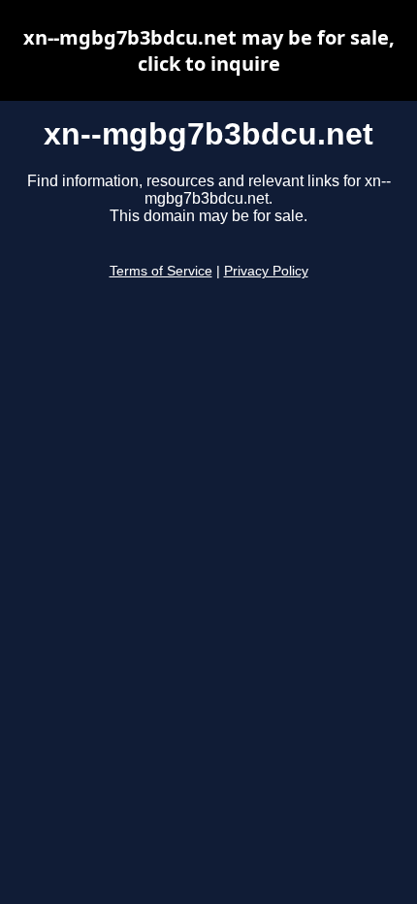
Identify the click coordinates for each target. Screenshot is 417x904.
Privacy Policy (266, 271)
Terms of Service (161, 271)
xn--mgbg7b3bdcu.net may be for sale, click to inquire (209, 50)
